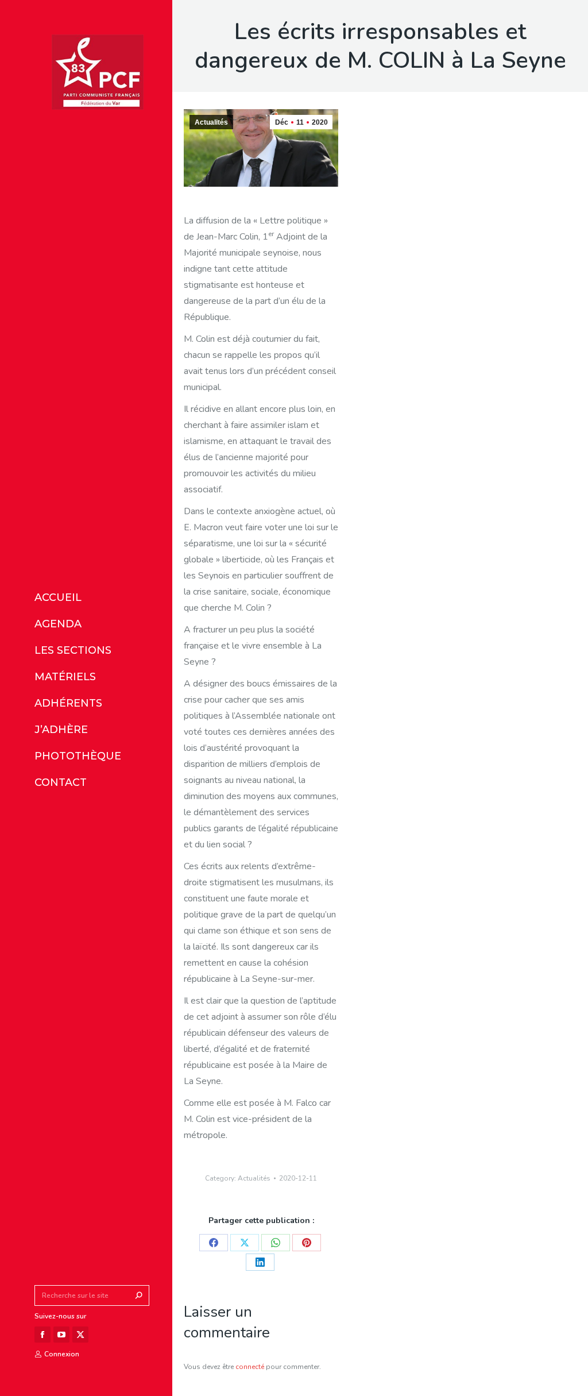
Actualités (211, 122)
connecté (249, 1366)
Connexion (61, 1354)
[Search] (139, 1295)
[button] (171, 10)
